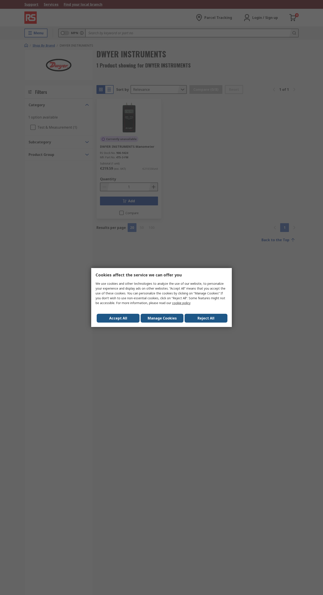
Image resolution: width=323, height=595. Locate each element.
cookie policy (181, 303)
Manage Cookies (162, 318)
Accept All (118, 318)
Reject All (206, 318)
